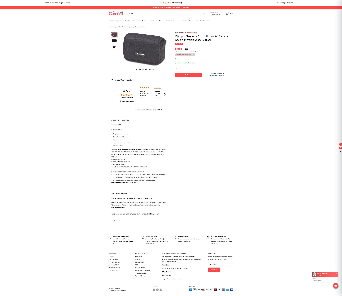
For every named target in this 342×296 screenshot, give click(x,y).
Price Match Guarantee (142, 270)
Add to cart (188, 75)
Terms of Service (140, 276)
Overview (115, 120)
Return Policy (139, 262)
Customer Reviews (114, 268)
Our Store (142, 21)
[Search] (204, 14)
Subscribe (214, 269)
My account (214, 14)
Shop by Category (114, 21)
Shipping (138, 259)
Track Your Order (140, 273)
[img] (126, 95)
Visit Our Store (113, 259)
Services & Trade (171, 21)
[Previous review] (113, 94)
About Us (111, 256)
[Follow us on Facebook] (154, 290)
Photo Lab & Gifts (155, 21)
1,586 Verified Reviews (126, 97)
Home (110, 26)
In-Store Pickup (140, 268)
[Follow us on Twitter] (157, 290)
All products (117, 26)
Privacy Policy (112, 290)
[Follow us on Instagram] (161, 290)
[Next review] (165, 94)
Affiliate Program (114, 270)
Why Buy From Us (114, 262)
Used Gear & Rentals (202, 21)
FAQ (136, 265)
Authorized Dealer (114, 265)
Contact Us (138, 256)
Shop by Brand (129, 21)
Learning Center (186, 21)
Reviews (125, 120)
